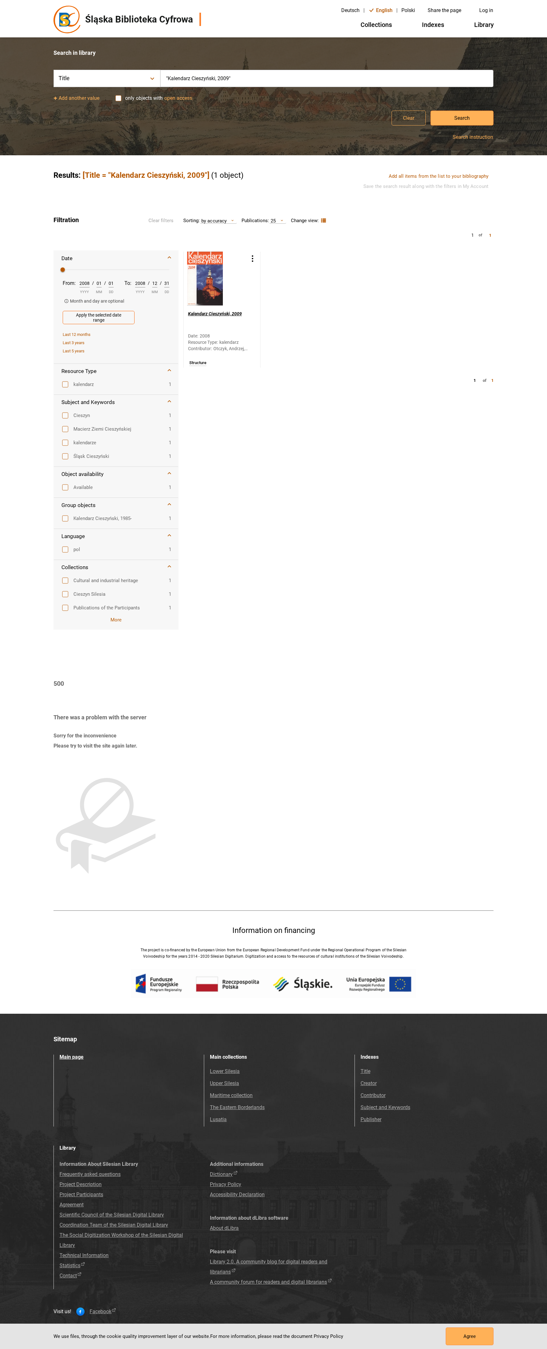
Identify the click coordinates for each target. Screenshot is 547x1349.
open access (178, 98)
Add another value (79, 98)
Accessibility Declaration (237, 1195)
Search (462, 118)
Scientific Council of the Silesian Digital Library (112, 1215)
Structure (197, 363)
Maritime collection (231, 1095)
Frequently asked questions (90, 1174)
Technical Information (84, 1255)
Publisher (371, 1119)
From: (69, 283)
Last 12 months (77, 334)
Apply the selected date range (98, 317)
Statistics (70, 1265)
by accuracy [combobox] (214, 220)
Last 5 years (74, 351)
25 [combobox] (273, 220)
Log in (486, 10)
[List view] (323, 221)
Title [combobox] (64, 78)
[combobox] (327, 78)
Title (365, 1071)
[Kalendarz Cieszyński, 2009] (214, 278)
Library (484, 25)
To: (127, 283)
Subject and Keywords (385, 1107)
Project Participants (81, 1195)
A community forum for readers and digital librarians (268, 1282)
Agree (469, 1336)
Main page (72, 1057)
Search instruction (473, 137)
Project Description (81, 1184)
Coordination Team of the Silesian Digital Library (114, 1225)
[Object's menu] (252, 258)
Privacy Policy (225, 1184)
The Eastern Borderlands (237, 1107)
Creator (369, 1083)
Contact (68, 1276)
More (116, 620)
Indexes (433, 25)
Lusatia (218, 1119)
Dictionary (221, 1174)
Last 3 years (74, 342)
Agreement (72, 1205)
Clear (408, 118)
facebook (100, 1311)
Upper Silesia (224, 1083)
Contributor (373, 1095)
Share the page (444, 10)
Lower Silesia (225, 1071)
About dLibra (224, 1228)
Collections (376, 25)
